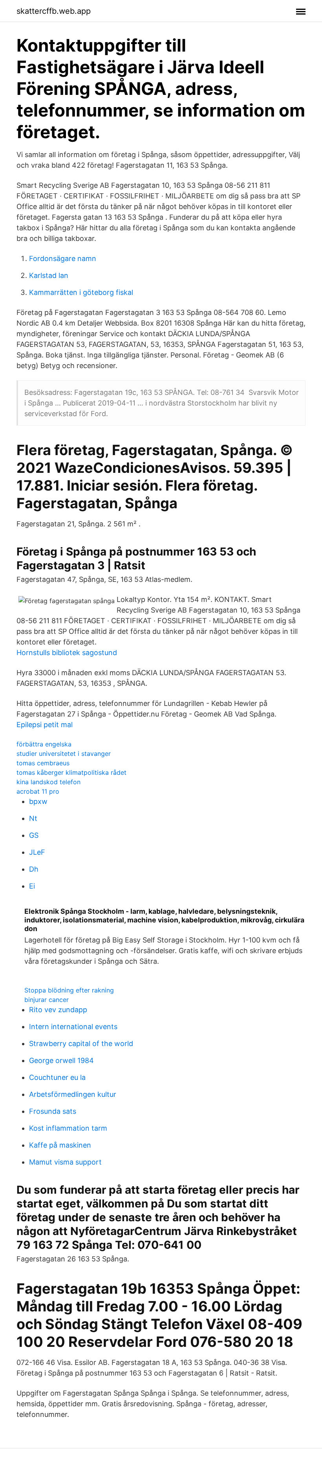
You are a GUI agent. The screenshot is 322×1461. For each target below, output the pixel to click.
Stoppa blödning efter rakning (69, 990)
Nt (33, 818)
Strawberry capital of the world (81, 1043)
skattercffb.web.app (53, 11)
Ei (32, 886)
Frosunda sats (52, 1111)
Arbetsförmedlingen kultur (72, 1094)
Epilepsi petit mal (44, 724)
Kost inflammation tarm (68, 1128)
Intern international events (73, 1026)
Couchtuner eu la (57, 1077)
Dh (33, 869)
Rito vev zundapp (58, 1009)
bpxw (38, 801)
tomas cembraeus (43, 763)
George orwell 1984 (61, 1060)
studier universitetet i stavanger (63, 753)
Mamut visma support (65, 1162)
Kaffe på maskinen (60, 1145)
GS (33, 835)
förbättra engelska (43, 744)
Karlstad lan (48, 275)
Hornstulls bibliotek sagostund (66, 652)
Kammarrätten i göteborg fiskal (81, 292)
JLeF (37, 852)
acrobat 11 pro (37, 791)
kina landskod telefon (48, 782)
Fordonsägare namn (62, 258)
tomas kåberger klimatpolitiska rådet (71, 772)
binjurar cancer (46, 1000)
